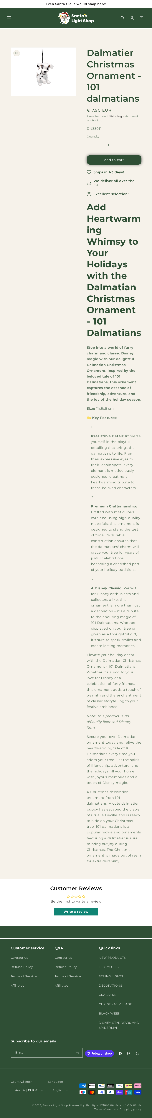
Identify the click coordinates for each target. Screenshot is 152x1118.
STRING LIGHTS (111, 976)
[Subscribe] (78, 1053)
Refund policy (109, 1105)
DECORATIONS (110, 985)
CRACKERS (107, 995)
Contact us (19, 957)
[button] (9, 18)
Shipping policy (130, 1109)
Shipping (115, 116)
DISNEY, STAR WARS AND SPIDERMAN (119, 1025)
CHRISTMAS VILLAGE (115, 1004)
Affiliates (17, 985)
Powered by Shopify (82, 1105)
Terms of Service (24, 976)
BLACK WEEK (109, 1013)
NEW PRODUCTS (112, 957)
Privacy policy (132, 1105)
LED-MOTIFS (109, 967)
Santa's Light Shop (55, 1105)
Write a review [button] (76, 911)
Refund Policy (22, 967)
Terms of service (105, 1109)
